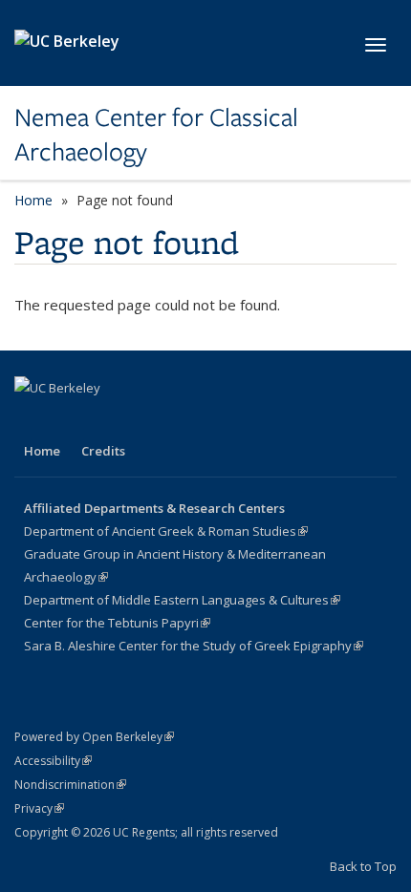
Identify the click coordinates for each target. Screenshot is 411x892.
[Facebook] (31, 420)
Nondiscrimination (70, 784)
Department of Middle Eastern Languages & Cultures (182, 599)
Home (33, 200)
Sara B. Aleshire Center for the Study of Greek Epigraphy (193, 645)
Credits (103, 450)
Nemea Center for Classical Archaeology (156, 135)
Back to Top (363, 866)
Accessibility (53, 761)
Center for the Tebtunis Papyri (117, 622)
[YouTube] (68, 420)
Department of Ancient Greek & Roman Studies (166, 531)
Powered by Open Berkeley (94, 737)
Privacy (39, 808)
